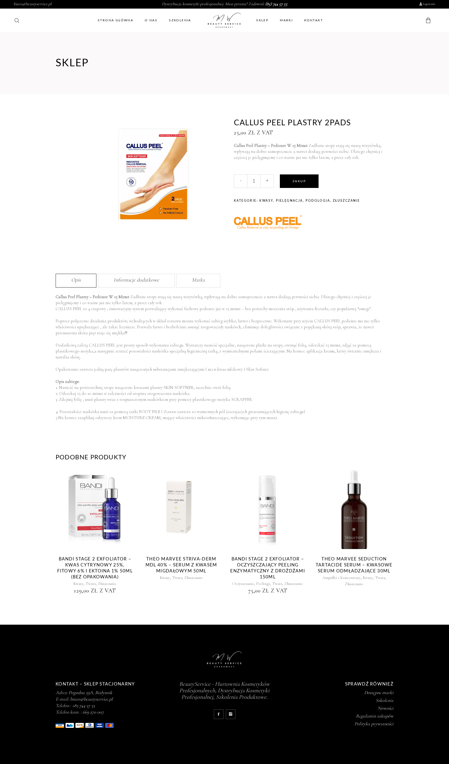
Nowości (385, 708)
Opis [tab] (76, 280)
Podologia (318, 200)
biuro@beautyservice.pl (32, 3)
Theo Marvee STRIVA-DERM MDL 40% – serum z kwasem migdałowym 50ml (181, 565)
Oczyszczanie (243, 583)
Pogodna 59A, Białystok (90, 692)
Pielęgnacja (289, 200)
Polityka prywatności (373, 724)
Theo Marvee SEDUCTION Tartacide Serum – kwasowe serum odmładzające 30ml (354, 565)
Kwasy (266, 200)
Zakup (299, 181)
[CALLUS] (273, 223)
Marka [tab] (198, 280)
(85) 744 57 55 (276, 3)
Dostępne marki (378, 692)
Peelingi (263, 583)
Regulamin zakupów (374, 716)
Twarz (90, 583)
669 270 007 (93, 712)
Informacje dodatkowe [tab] (136, 280)
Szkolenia (384, 700)
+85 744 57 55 (83, 705)
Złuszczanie (346, 200)
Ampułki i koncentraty (341, 577)
